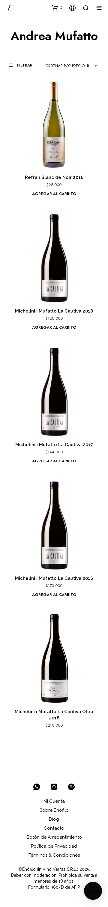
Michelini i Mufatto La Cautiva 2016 (54, 578)
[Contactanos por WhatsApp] (36, 786)
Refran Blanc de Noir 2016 (54, 177)
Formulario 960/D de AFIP (54, 887)
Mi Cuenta (54, 801)
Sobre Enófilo (54, 810)
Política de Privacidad (54, 846)
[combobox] (72, 66)
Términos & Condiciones (54, 855)
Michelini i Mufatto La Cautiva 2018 (54, 311)
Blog (54, 819)
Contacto (54, 828)
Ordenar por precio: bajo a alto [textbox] (72, 66)
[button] (57, 7)
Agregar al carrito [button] (54, 194)
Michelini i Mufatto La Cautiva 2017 (54, 444)
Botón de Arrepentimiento (54, 837)
